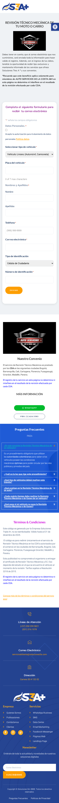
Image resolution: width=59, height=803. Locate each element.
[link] (55, 27)
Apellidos (10, 206)
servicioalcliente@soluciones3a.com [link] (29, 654)
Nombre (9, 191)
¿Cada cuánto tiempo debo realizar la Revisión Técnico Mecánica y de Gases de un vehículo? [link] (26, 497)
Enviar (14, 290)
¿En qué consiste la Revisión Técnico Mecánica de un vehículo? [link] (28, 446)
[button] (29, 447)
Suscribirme (14, 774)
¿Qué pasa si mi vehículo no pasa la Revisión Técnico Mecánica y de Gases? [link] (25, 505)
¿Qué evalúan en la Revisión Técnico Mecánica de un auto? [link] (28, 489)
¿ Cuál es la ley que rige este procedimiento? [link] (25, 474)
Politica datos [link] (22, 139)
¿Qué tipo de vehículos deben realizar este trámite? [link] (24, 481)
